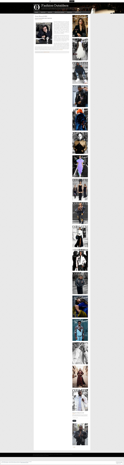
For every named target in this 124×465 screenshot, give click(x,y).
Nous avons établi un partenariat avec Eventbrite (41, 455)
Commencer (72, 1)
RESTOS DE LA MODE (59, 12)
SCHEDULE (69, 12)
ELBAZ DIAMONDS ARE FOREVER (43, 18)
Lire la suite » (61, 49)
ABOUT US (43, 12)
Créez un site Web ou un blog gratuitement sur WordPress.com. (43, 454)
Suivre (74, 420)
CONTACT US (78, 12)
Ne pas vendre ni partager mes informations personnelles (63, 454)
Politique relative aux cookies (24, 462)
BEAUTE (50, 12)
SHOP (74, 447)
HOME (36, 12)
